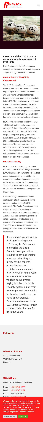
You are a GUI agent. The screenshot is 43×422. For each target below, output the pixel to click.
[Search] (33, 5)
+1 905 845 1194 (18, 390)
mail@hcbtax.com (18, 397)
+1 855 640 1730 (18, 387)
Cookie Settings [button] (9, 416)
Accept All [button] (23, 416)
